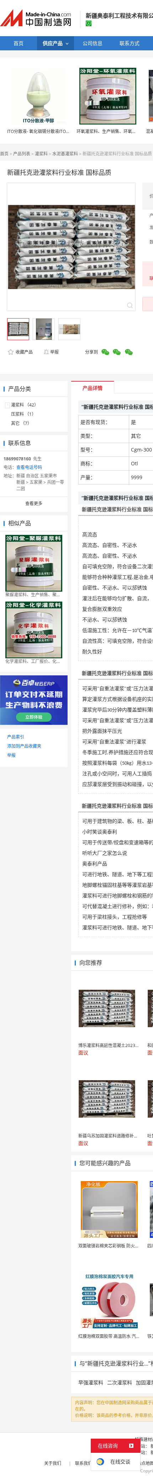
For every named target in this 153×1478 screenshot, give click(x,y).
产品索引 (15, 737)
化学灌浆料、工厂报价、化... (32, 661)
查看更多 (33, 503)
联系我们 (83, 1463)
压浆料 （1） (23, 414)
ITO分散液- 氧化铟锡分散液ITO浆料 (40, 131)
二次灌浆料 (119, 1382)
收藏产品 (24, 352)
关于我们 (52, 1463)
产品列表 (21, 154)
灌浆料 (41, 154)
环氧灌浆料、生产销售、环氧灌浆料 (110, 131)
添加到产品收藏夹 (24, 746)
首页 (4, 154)
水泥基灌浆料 (65, 154)
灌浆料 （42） (24, 405)
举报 (54, 352)
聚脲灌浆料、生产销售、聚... (32, 595)
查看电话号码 (29, 467)
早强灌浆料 (90, 1382)
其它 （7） (21, 423)
